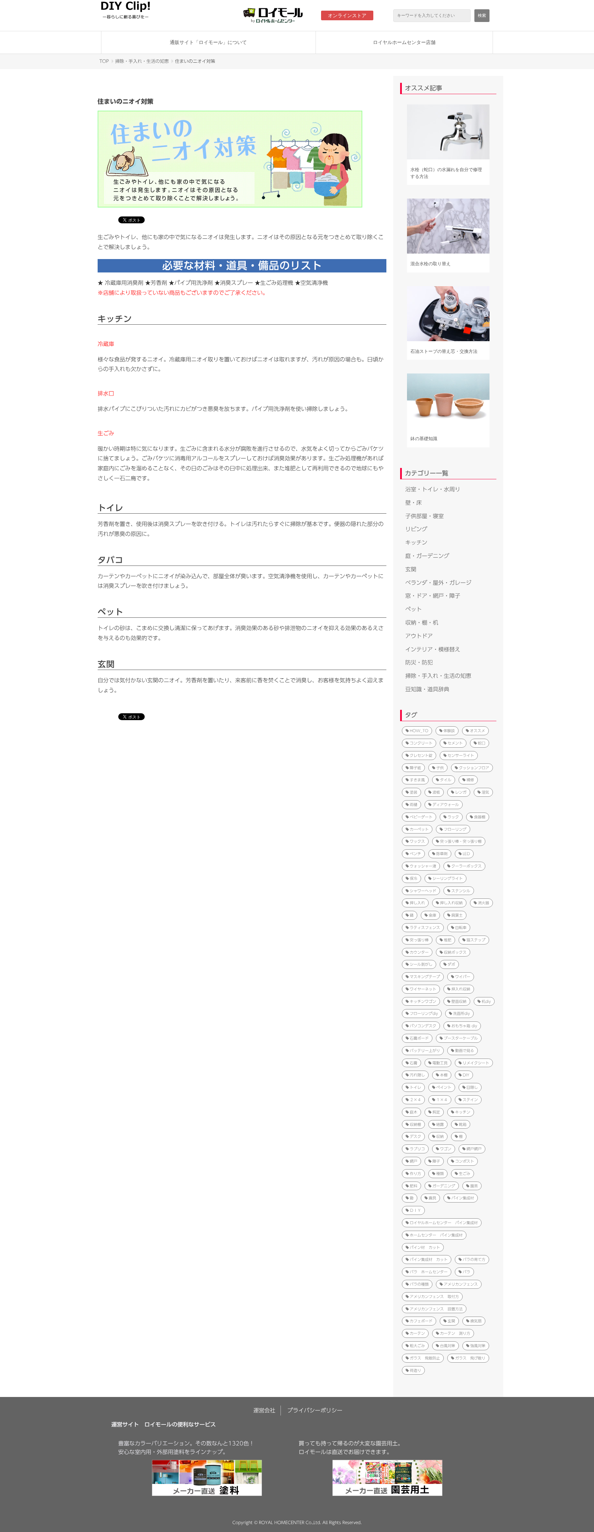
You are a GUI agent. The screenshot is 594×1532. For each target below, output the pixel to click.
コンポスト (464, 1161)
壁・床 (413, 502)
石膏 (413, 1063)
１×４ (442, 1100)
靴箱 (462, 1124)
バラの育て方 (474, 1259)
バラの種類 (419, 1284)
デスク (415, 1136)
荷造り (415, 1370)
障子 (436, 1161)
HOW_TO (419, 731)
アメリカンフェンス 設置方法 (436, 1309)
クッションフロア (474, 768)
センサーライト (461, 755)
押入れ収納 (460, 989)
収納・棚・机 (421, 622)
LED (466, 854)
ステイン (470, 1100)
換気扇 (476, 1321)
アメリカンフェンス (461, 1284)
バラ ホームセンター (429, 1272)
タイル (445, 780)
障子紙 (415, 768)
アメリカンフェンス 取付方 (434, 1296)
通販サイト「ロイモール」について (208, 42)
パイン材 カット (425, 1247)
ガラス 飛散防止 (425, 1358)
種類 (440, 1173)
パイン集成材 (462, 1198)
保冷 (413, 878)
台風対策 (447, 1346)
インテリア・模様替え (432, 649)
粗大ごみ (417, 1346)
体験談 (449, 731)
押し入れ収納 (451, 903)
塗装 (413, 792)
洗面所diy (461, 1013)
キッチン (416, 542)
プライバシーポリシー (314, 1410)
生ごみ (464, 1173)
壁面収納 (458, 1001)
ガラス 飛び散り (470, 1358)
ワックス (417, 841)
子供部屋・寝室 (424, 516)
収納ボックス (455, 952)
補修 (470, 780)
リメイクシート (476, 1063)
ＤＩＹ (415, 1210)
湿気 (485, 792)
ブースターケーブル (461, 1038)
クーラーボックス (466, 866)
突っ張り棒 (419, 940)
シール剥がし (421, 964)
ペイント (443, 1087)
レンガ (460, 792)
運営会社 (264, 1410)
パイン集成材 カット (429, 1259)
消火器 (483, 903)
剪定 (436, 1112)
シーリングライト (447, 878)
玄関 (410, 569)
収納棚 (415, 1124)
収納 (440, 1136)
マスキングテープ (425, 977)
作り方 (415, 1173)
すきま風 (417, 780)
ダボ (451, 964)
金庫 (432, 915)
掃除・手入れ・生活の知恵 (142, 61)
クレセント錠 (421, 755)
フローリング (455, 829)
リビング (416, 529)
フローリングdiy (424, 1013)
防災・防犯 (419, 662)
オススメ (477, 731)
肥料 (413, 1186)
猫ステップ (475, 940)
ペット (413, 609)
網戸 (413, 1161)
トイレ (415, 1087)
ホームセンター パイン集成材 (436, 1235)
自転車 (460, 927)
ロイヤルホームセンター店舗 (404, 42)
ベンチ (415, 854)
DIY (466, 1075)
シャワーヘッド (423, 891)
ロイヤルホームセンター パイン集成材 (444, 1223)
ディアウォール (445, 804)
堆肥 (447, 940)
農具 (432, 1198)
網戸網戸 (474, 1149)
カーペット (419, 829)
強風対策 (477, 1346)
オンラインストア (347, 15)
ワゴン (445, 1149)
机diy (486, 1001)
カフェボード (421, 1321)
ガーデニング (443, 1186)
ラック (453, 817)
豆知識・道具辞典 (427, 689)
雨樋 (413, 804)
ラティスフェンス (425, 927)
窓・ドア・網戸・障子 (432, 596)
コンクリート (421, 743)
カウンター (419, 952)
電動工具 (440, 1063)
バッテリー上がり (425, 1050)
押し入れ (417, 903)
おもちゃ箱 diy (464, 1026)
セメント (455, 743)
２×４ (415, 1100)
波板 (436, 792)
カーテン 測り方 (455, 1333)
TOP (104, 61)
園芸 (474, 1186)
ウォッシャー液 (423, 866)
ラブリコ (417, 1149)
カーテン (417, 1333)
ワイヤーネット (423, 989)
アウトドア (419, 636)
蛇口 (481, 743)
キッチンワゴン (423, 1001)
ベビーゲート (421, 817)
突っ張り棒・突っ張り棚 (461, 841)
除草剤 (442, 854)
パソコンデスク (423, 1026)
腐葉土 (457, 915)
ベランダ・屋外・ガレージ (438, 582)
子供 (440, 768)
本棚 (444, 1075)
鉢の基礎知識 (423, 438)
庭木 (413, 1112)
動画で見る (464, 1050)
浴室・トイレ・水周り (432, 489)
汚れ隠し (417, 1075)
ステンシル (460, 891)
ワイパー (462, 977)
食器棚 (479, 817)
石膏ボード (419, 1038)
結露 (440, 1124)
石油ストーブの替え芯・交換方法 (443, 351)
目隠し (472, 1087)
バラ (466, 1272)
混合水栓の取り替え (430, 263)
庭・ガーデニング (427, 556)
